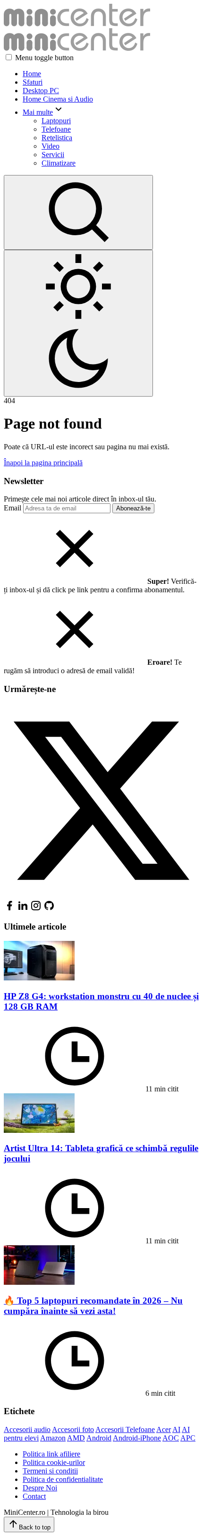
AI (176, 1429)
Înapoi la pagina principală (43, 463)
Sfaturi (32, 82)
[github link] (49, 909)
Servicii (53, 155)
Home (32, 74)
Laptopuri (56, 121)
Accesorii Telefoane (125, 1429)
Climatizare (59, 163)
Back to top (35, 1527)
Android (98, 1438)
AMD (76, 1438)
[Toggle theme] (78, 323)
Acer (163, 1429)
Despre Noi (40, 1488)
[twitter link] (101, 895)
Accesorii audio (27, 1429)
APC (187, 1438)
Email (12, 508)
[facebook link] (9, 909)
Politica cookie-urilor (54, 1462)
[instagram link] (36, 909)
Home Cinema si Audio (58, 99)
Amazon (53, 1438)
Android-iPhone (137, 1438)
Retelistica (57, 138)
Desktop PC (41, 91)
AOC (170, 1438)
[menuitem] (111, 74)
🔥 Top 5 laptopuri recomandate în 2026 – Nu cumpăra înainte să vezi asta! (93, 1306)
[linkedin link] (22, 909)
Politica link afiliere (51, 1454)
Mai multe (38, 112)
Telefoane (56, 129)
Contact (34, 1496)
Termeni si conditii (50, 1471)
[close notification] (74, 581)
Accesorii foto (73, 1429)
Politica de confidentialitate (63, 1479)
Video (50, 146)
